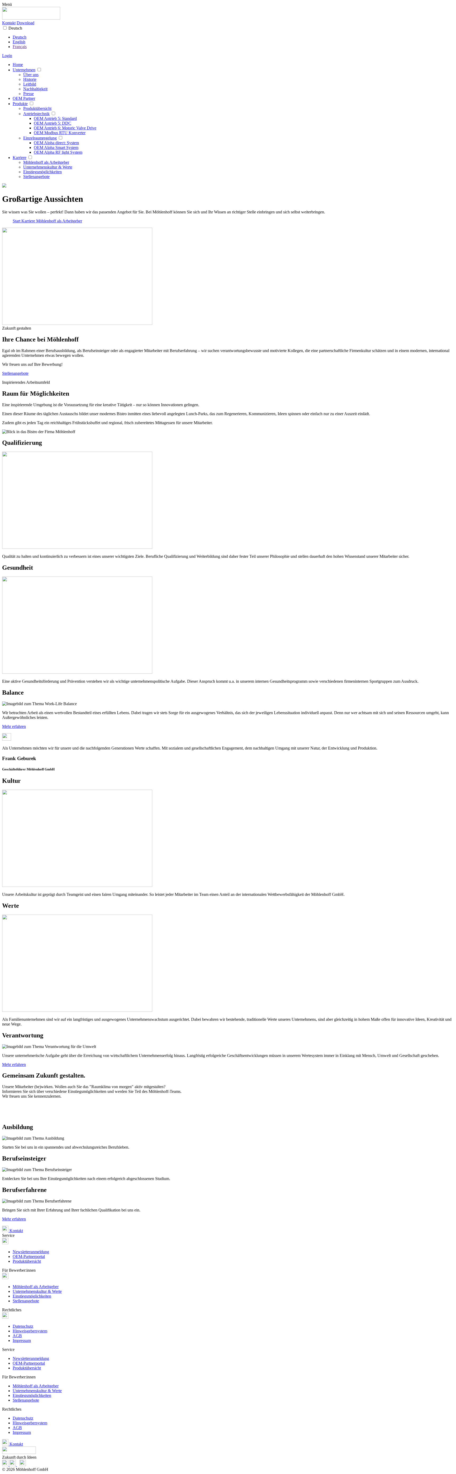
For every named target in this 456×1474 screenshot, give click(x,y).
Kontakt (9, 23)
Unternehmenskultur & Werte (47, 167)
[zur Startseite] (31, 18)
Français (20, 46)
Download (25, 23)
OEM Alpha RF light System (58, 152)
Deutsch (15, 28)
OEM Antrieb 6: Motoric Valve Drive (65, 128)
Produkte (20, 103)
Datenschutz (23, 1326)
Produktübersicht (37, 108)
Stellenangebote (36, 176)
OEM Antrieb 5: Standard (55, 118)
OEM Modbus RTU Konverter (60, 132)
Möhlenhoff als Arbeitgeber (46, 162)
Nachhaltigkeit (35, 89)
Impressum (22, 1340)
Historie (29, 79)
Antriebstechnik (36, 113)
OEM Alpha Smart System (56, 147)
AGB (17, 1335)
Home (18, 64)
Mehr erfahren (14, 726)
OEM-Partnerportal (29, 1256)
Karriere (19, 157)
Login (7, 55)
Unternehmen (24, 70)
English (19, 42)
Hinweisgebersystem (30, 1331)
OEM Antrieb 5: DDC (52, 123)
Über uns (31, 74)
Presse (28, 93)
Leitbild (29, 84)
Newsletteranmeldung (31, 1252)
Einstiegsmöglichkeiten (42, 172)
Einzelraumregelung (40, 138)
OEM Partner (24, 98)
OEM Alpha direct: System (56, 143)
